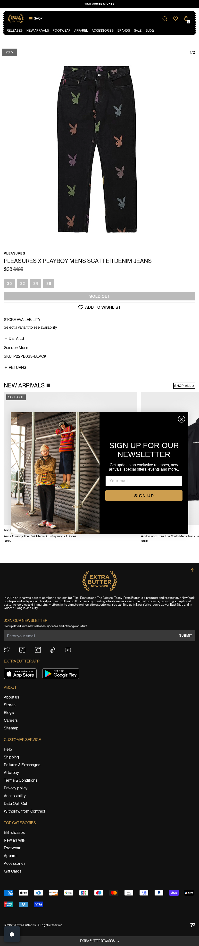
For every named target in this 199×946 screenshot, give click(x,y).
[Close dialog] (181, 419)
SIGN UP (144, 495)
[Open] (12, 934)
